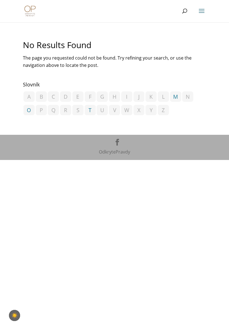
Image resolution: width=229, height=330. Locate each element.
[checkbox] (14, 315)
